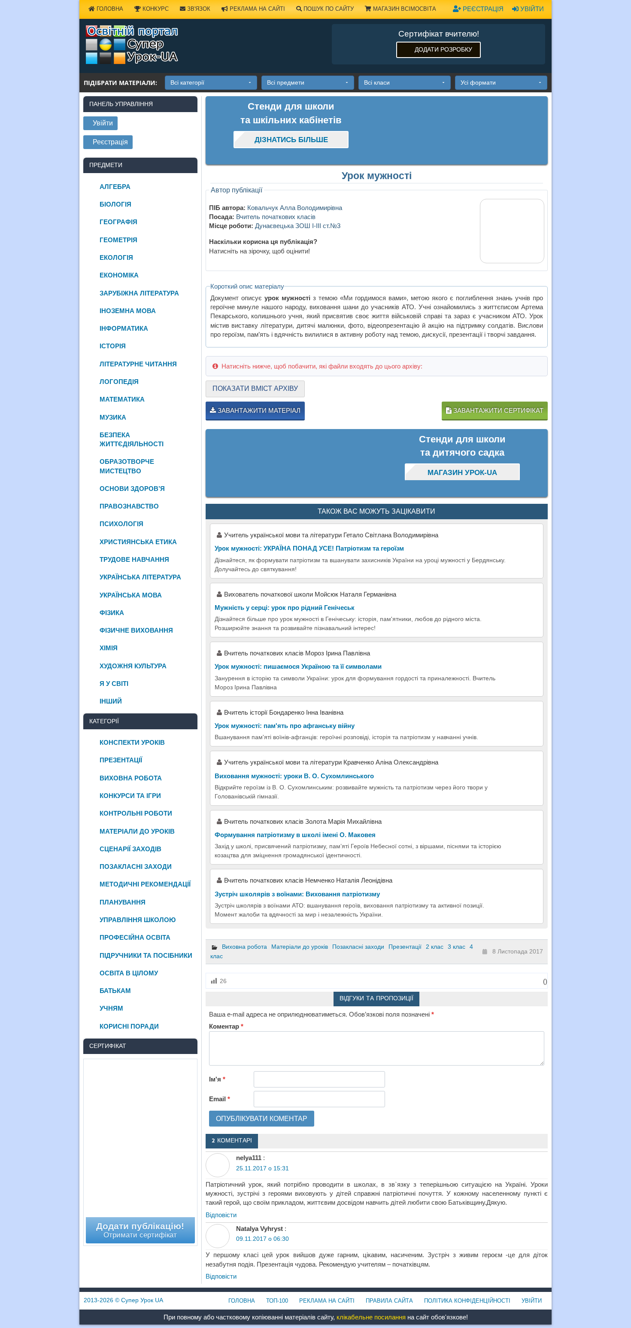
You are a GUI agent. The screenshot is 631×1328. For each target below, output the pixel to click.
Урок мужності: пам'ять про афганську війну (285, 725)
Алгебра (115, 186)
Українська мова (131, 595)
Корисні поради (129, 1026)
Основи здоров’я (132, 488)
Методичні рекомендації (145, 884)
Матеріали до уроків (299, 946)
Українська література (140, 577)
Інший (111, 701)
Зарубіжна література (139, 293)
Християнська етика (138, 541)
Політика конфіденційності (467, 1301)
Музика (113, 417)
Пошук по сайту (328, 9)
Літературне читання (138, 364)
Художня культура (133, 666)
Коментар (226, 1026)
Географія (118, 221)
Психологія (121, 523)
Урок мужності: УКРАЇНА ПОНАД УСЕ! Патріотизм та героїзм (309, 548)
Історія (113, 346)
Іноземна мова (128, 310)
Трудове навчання (134, 559)
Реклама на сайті (256, 9)
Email (219, 1099)
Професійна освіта (135, 937)
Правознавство (129, 506)
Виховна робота (244, 946)
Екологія (116, 257)
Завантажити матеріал (258, 410)
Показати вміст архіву (255, 388)
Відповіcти (221, 1214)
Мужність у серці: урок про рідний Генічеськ (285, 607)
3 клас (456, 946)
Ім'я (217, 1079)
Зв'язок (197, 9)
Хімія (109, 648)
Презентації (405, 946)
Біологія (115, 204)
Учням (111, 1008)
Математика (122, 399)
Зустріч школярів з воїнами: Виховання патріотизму (297, 894)
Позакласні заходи (358, 946)
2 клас (434, 946)
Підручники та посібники (146, 955)
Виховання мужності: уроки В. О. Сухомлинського (294, 776)
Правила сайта (389, 1301)
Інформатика (124, 328)
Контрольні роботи (136, 813)
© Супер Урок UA (123, 1300)
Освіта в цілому (129, 973)
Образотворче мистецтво (127, 466)
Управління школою (138, 919)
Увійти (531, 8)
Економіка (119, 275)
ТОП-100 (277, 1301)
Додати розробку (443, 49)
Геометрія (118, 240)
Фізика (112, 612)
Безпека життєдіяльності (132, 439)
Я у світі (114, 683)
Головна (109, 9)
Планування (123, 902)
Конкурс (155, 9)
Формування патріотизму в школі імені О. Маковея (295, 834)
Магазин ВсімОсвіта (403, 9)
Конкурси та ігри (130, 795)
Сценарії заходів (130, 849)
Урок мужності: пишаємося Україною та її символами (298, 666)
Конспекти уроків (132, 742)
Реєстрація (482, 8)
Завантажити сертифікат (497, 410)
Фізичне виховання (136, 630)
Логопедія (119, 381)
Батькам (115, 990)
